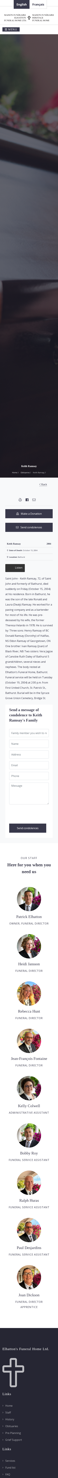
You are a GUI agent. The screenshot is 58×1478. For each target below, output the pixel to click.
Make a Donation (30, 513)
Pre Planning (13, 1433)
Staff (8, 1412)
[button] (20, 500)
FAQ (7, 1474)
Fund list (10, 1467)
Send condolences (30, 527)
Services (10, 1461)
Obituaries (25, 472)
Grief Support (13, 1440)
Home (15, 472)
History (9, 1419)
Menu (12, 29)
